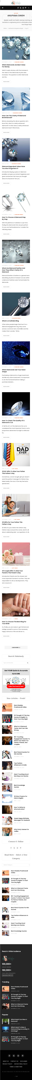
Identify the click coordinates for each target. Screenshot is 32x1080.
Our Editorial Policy (20, 1064)
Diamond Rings (19, 214)
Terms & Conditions (16, 1066)
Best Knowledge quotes (19, 786)
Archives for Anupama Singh (16, 28)
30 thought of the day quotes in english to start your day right (22, 717)
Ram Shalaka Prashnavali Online (20, 706)
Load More (15, 647)
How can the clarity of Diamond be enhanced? (14, 117)
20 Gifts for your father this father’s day (12, 523)
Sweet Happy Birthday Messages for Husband (22, 819)
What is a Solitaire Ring (10, 321)
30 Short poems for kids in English (20, 797)
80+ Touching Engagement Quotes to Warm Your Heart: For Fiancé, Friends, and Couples (22, 740)
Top (16, 1076)
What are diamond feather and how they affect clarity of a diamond (13, 270)
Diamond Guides (19, 62)
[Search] (28, 8)
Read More (6, 81)
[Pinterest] (22, 1055)
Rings (16, 618)
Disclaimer (23, 1061)
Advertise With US (8, 975)
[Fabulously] (16, 2)
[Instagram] (18, 1055)
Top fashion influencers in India (20, 764)
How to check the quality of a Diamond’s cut (13, 421)
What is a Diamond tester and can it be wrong (21, 728)
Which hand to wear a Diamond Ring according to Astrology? (20, 1029)
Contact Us (14, 1061)
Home (5, 28)
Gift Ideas (15, 468)
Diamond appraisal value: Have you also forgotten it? (13, 167)
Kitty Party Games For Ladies (21, 830)
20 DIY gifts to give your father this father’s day (13, 472)
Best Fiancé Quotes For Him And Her (22, 753)
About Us (6, 1061)
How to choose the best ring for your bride (14, 623)
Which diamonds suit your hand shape (13, 371)
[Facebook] (9, 1055)
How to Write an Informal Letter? (19, 808)
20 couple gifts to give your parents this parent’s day (12, 572)
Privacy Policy (7, 1064)
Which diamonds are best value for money (13, 66)
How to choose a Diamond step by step (14, 218)
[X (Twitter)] (13, 1055)
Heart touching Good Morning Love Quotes (21, 775)
